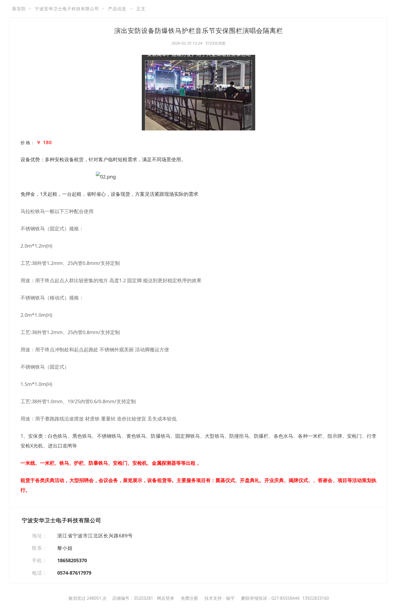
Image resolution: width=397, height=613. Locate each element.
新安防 (19, 9)
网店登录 (165, 598)
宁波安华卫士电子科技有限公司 (67, 9)
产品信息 (117, 9)
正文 (141, 9)
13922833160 (315, 598)
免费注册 (189, 598)
